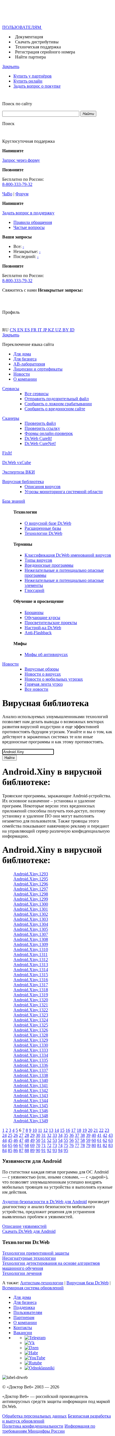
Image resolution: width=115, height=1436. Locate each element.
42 (105, 1135)
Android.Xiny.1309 (30, 944)
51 (43, 1140)
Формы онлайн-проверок (49, 433)
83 (110, 1145)
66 (15, 1145)
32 (49, 1135)
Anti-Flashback (38, 632)
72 (49, 1145)
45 (10, 1140)
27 (21, 1135)
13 (51, 1130)
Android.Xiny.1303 (30, 919)
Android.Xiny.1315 (30, 974)
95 (66, 1150)
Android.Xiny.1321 (30, 1004)
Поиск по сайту (17, 103)
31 (43, 1135)
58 (82, 1140)
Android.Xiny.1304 (30, 924)
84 (4, 1150)
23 (107, 1130)
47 (21, 1140)
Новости (21, 374)
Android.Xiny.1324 (30, 1020)
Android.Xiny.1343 (30, 1095)
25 (10, 1135)
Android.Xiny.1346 (30, 1110)
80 (94, 1145)
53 (54, 1140)
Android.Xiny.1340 (30, 1080)
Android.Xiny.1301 (30, 909)
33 (54, 1135)
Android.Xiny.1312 (30, 959)
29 (32, 1135)
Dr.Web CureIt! (38, 438)
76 (71, 1145)
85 (10, 1150)
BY (66, 329)
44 (4, 1140)
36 (71, 1135)
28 (27, 1135)
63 (110, 1140)
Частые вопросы (29, 227)
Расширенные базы (43, 528)
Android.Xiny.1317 (30, 984)
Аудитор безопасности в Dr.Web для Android (44, 1201)
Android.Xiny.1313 (30, 964)
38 (82, 1135)
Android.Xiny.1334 (30, 1055)
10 (34, 1130)
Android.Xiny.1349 (30, 1120)
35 (66, 1135)
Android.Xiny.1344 (30, 1100)
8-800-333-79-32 (17, 184)
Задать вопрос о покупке (37, 86)
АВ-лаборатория (29, 364)
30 (38, 1135)
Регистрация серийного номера (45, 52)
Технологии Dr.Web (43, 533)
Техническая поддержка (38, 46)
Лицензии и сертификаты (38, 369)
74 (60, 1145)
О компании (25, 379)
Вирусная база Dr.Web (87, 1282)
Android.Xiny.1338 (30, 1075)
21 (96, 1130)
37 (77, 1135)
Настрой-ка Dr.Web (43, 627)
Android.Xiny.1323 (30, 1015)
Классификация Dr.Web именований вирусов (68, 555)
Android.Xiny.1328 (30, 1035)
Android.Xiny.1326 (30, 1030)
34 (60, 1135)
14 (56, 1130)
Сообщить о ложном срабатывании (58, 403)
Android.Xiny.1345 (30, 1105)
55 (66, 1140)
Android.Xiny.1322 (30, 1010)
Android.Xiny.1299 (30, 899)
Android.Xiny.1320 (30, 999)
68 (27, 1145)
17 (73, 1130)
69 (32, 1145)
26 (15, 1135)
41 (99, 1135)
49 (32, 1140)
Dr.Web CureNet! (40, 443)
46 (15, 1140)
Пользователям (27, 1312)
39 (88, 1135)
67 (21, 1145)
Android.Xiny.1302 (30, 914)
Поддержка (24, 1307)
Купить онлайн (27, 81)
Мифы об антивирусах (46, 654)
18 (79, 1130)
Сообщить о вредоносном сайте (55, 408)
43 (110, 1135)
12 (45, 1130)
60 (94, 1140)
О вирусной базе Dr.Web (48, 523)
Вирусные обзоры (42, 669)
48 (27, 1140)
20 (90, 1130)
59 (88, 1140)
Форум (21, 193)
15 (62, 1130)
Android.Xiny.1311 (30, 954)
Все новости (36, 689)
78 (82, 1145)
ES (28, 329)
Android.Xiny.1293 (30, 874)
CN (13, 329)
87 (21, 1150)
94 (60, 1150)
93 (54, 1150)
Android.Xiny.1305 (30, 929)
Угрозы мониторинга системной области (64, 491)
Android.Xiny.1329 (30, 1040)
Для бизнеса (25, 359)
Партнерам (23, 1317)
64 (4, 1145)
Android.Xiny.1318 (30, 989)
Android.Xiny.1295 (30, 879)
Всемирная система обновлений (33, 1287)
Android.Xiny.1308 (30, 939)
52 (49, 1140)
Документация (29, 36)
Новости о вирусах (43, 674)
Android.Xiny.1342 (30, 1090)
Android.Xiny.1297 (30, 889)
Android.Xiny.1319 (30, 994)
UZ (59, 329)
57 (77, 1140)
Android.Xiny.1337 (30, 1070)
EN (21, 329)
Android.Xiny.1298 (30, 894)
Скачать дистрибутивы (37, 41)
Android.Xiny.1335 (30, 1060)
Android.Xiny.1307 (30, 934)
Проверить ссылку (42, 428)
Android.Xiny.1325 (30, 1025)
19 (84, 1130)
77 (77, 1145)
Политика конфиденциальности (32, 1426)
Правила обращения (32, 222)
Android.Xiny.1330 (30, 1045)
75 (66, 1145)
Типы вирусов (38, 560)
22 (101, 1130)
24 (4, 1135)
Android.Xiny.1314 (30, 969)
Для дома (22, 354)
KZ (51, 329)
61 (99, 1140)
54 (60, 1140)
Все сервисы (37, 393)
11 (40, 1130)
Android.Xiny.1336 (30, 1065)
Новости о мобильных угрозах (54, 679)
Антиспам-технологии (41, 1282)
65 (10, 1145)
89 (32, 1150)
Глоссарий (34, 590)
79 (88, 1145)
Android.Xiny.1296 (30, 884)
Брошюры (34, 612)
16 (68, 1130)
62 (105, 1140)
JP (45, 329)
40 (94, 1135)
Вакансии (22, 1332)
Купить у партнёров (32, 76)
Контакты (22, 1327)
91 (43, 1150)
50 (38, 1140)
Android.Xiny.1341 (30, 1085)
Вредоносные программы (49, 565)
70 (38, 1145)
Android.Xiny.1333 (30, 1050)
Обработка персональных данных (34, 1416)
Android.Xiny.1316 (30, 979)
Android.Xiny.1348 (30, 1115)
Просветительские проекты (51, 622)
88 (27, 1150)
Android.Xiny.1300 (30, 904)
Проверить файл (40, 423)
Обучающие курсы (42, 617)
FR (34, 329)
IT (40, 329)
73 (54, 1145)
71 (43, 1145)
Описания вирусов (43, 486)
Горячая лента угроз (44, 684)
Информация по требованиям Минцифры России (48, 1428)
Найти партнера (30, 57)
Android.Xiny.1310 (30, 949)
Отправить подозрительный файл (57, 398)
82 (105, 1145)
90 (38, 1150)
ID (72, 329)
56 (71, 1140)
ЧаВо (7, 193)
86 (15, 1150)
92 (49, 1150)
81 (99, 1145)
